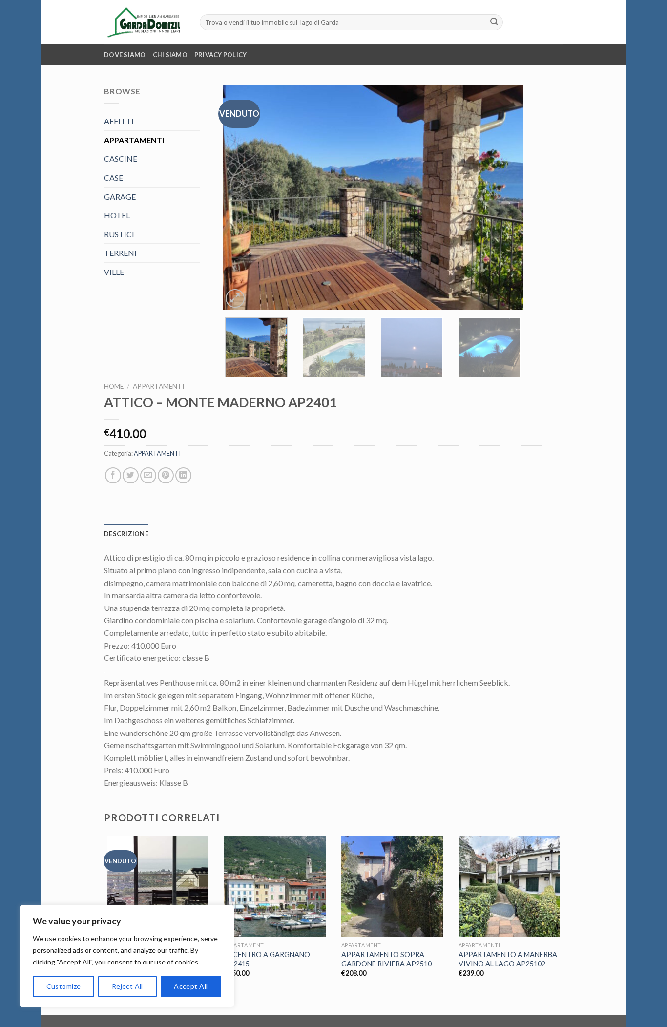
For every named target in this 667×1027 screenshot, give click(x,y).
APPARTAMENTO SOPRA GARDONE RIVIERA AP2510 (386, 959)
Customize (63, 986)
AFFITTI (119, 121)
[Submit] (494, 22)
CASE (113, 177)
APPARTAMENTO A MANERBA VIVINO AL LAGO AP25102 (508, 959)
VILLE (114, 271)
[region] (127, 956)
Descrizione (126, 534)
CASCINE (120, 158)
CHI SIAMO (170, 55)
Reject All (127, 986)
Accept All (191, 986)
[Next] (505, 197)
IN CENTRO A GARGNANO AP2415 (267, 959)
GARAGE (120, 196)
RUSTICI (119, 234)
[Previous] (241, 197)
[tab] (126, 534)
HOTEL (117, 215)
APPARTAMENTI (158, 386)
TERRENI (120, 252)
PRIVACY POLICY (220, 55)
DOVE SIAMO (125, 55)
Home (114, 386)
